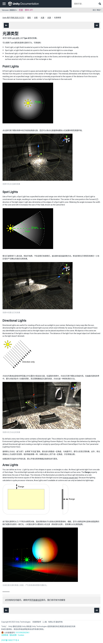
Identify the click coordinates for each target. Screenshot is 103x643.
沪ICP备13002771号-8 (10, 640)
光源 (42, 18)
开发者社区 (36, 600)
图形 (29, 18)
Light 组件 (15, 38)
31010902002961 (22, 633)
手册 (21, 10)
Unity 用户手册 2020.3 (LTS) (13, 18)
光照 (36, 18)
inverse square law (70, 478)
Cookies (21, 635)
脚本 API (29, 10)
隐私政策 (13, 635)
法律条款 (4, 635)
